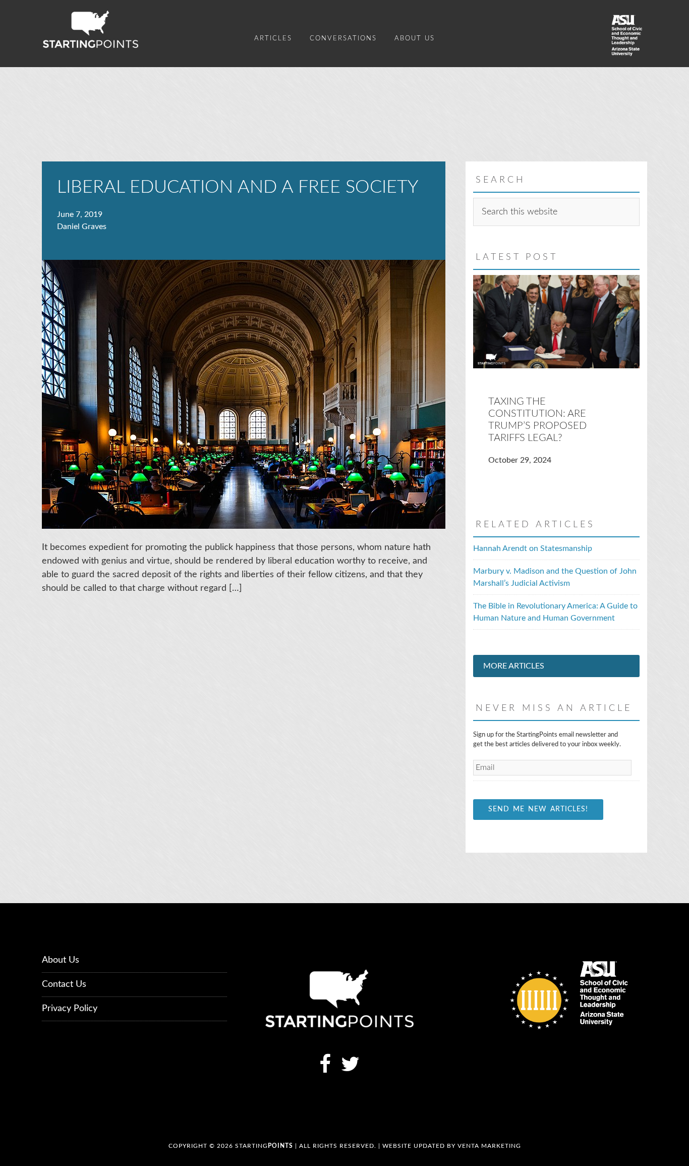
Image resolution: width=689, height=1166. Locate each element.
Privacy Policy (69, 1008)
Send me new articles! (538, 809)
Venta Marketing (489, 1146)
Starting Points (132, 29)
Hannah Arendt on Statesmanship (532, 548)
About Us (60, 960)
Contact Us (64, 984)
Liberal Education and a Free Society (237, 187)
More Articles (513, 666)
